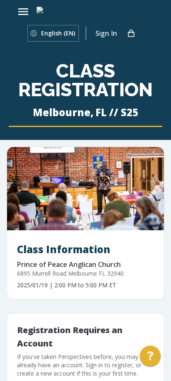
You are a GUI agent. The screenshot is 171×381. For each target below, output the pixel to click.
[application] (150, 358)
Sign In (106, 33)
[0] (131, 33)
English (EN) (58, 33)
